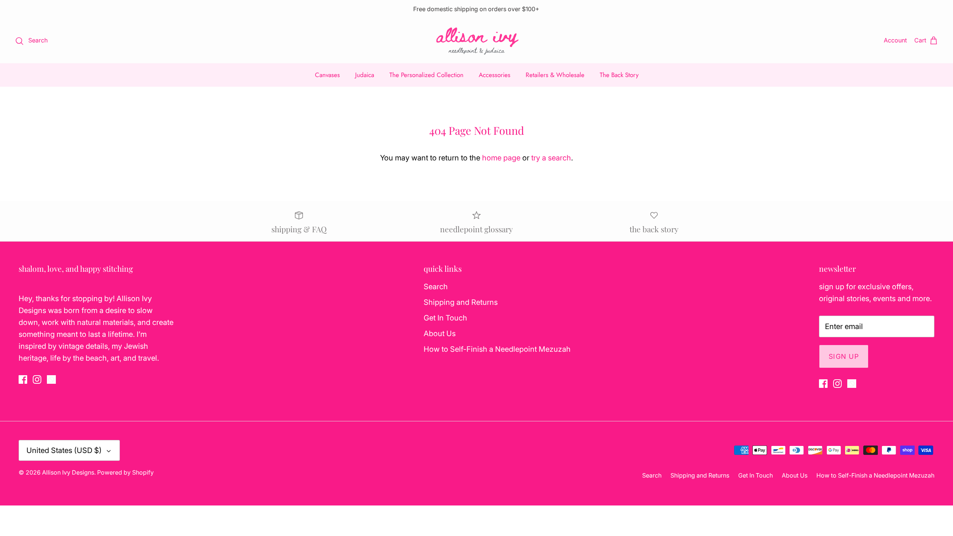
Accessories (494, 74)
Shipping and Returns (461, 302)
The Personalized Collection (426, 74)
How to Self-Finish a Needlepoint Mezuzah (497, 349)
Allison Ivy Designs (68, 472)
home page (501, 157)
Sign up (844, 356)
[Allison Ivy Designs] (476, 40)
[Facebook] (23, 379)
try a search (551, 157)
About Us (440, 333)
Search (436, 286)
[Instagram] (37, 379)
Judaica (364, 74)
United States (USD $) (64, 450)
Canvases (327, 74)
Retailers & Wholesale (555, 74)
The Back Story (619, 74)
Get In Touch (445, 317)
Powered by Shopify (125, 472)
